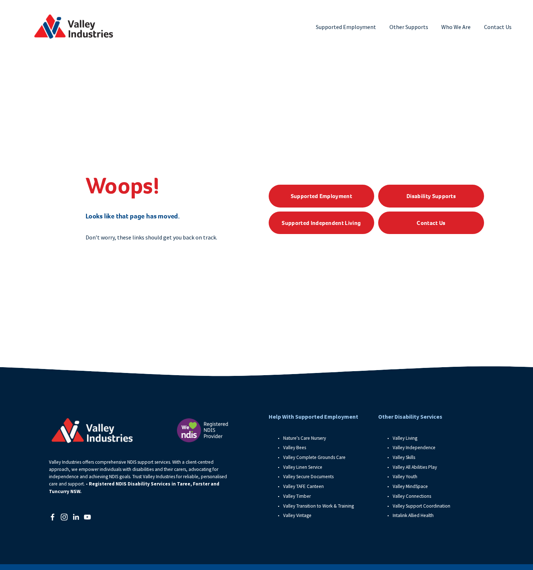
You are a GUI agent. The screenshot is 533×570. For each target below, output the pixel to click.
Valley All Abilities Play (415, 467)
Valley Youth (405, 476)
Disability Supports (431, 196)
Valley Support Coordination (422, 506)
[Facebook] (52, 517)
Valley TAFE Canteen (303, 486)
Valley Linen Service (302, 467)
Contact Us (498, 26)
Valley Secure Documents (308, 476)
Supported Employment (321, 196)
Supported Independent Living (321, 223)
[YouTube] (87, 517)
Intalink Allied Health (413, 515)
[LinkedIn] (75, 517)
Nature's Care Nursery (304, 438)
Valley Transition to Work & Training (318, 506)
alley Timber (298, 496)
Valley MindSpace (410, 486)
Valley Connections (412, 496)
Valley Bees (294, 447)
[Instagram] (64, 517)
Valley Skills (404, 457)
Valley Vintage (297, 515)
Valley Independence (414, 447)
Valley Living (405, 438)
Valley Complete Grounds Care (314, 457)
